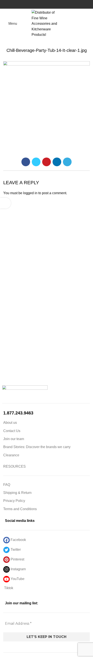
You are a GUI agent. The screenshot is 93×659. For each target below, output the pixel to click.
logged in (30, 193)
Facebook (18, 540)
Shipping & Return (17, 493)
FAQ (6, 484)
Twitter (15, 549)
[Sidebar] (5, 203)
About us (10, 422)
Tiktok (8, 588)
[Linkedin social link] (57, 162)
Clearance (11, 455)
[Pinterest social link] (46, 162)
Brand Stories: (14, 447)
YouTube (17, 579)
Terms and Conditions (20, 509)
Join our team (13, 439)
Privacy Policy (14, 501)
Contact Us (11, 431)
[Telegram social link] (67, 162)
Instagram (18, 569)
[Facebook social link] (25, 162)
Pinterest (17, 559)
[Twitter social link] (36, 162)
